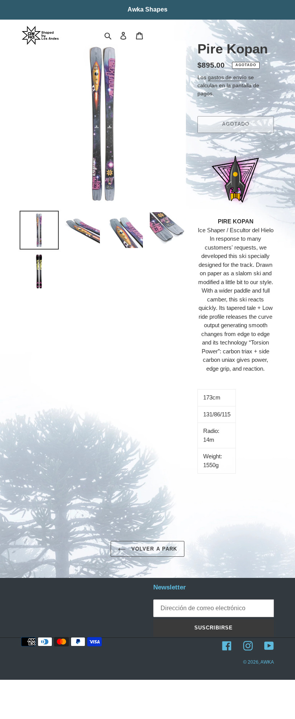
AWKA (267, 662)
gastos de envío (227, 77)
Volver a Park (153, 549)
